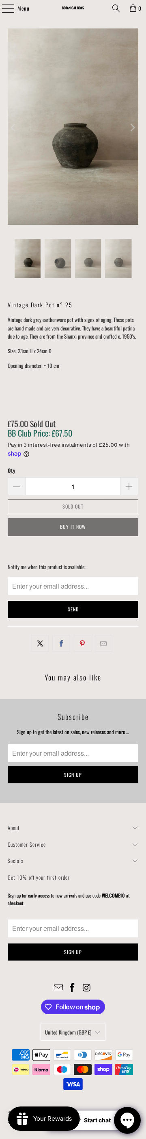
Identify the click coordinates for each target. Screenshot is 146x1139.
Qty (11, 470)
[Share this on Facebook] (61, 643)
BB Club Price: (40, 433)
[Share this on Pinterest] (82, 643)
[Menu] (3, 8)
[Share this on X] (40, 643)
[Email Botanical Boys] (58, 987)
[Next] (132, 127)
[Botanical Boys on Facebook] (73, 987)
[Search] (116, 8)
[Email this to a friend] (103, 643)
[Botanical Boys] (73, 8)
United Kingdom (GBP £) (68, 1032)
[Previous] (13, 127)
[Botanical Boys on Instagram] (87, 987)
